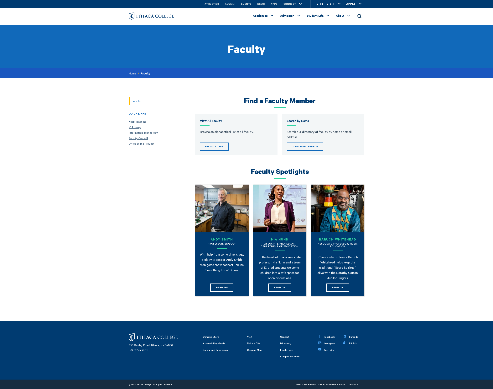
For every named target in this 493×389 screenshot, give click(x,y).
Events (246, 4)
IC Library (135, 127)
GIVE (320, 3)
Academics (260, 15)
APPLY (351, 3)
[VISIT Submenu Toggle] (339, 4)
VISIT (331, 3)
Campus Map (254, 349)
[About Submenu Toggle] (348, 15)
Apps (274, 4)
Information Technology (143, 132)
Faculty (136, 101)
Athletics (212, 4)
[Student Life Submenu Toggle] (328, 15)
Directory (285, 343)
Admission (287, 15)
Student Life (315, 15)
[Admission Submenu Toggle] (298, 15)
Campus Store (211, 336)
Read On (222, 287)
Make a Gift (253, 343)
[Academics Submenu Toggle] (272, 15)
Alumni (230, 4)
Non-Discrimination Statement (316, 384)
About (340, 15)
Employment (287, 349)
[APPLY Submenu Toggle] (360, 4)
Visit (249, 336)
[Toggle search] (359, 16)
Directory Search (305, 146)
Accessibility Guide (214, 343)
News (261, 4)
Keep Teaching (137, 121)
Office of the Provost (141, 143)
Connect (289, 4)
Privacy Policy (348, 384)
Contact (284, 336)
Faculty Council (138, 138)
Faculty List (214, 146)
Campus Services (290, 356)
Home (132, 73)
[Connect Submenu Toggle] (300, 4)
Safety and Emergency (215, 349)
